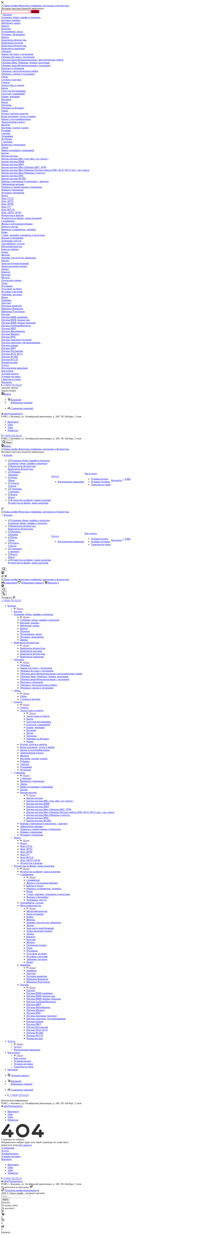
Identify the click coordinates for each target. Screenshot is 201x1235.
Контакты (6, 1159)
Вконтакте (13, 422)
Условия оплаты (10, 1153)
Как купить (20, 1058)
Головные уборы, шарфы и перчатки (39, 620)
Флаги (23, 843)
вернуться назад (9, 1145)
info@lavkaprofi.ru (13, 413)
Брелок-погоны (34, 798)
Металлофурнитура (36, 911)
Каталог (18, 611)
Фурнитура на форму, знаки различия (40, 871)
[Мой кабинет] (2, 573)
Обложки (25, 665)
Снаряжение (33, 880)
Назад (20, 608)
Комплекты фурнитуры (32, 648)
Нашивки (31, 970)
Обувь (23, 696)
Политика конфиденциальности (22, 1190)
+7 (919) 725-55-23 (12, 385)
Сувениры (25, 778)
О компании (7, 1148)
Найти (35, 11)
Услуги (17, 1047)
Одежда (24, 707)
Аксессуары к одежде (37, 716)
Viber (10, 424)
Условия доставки (10, 1156)
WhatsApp (13, 430)
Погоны (30, 990)
